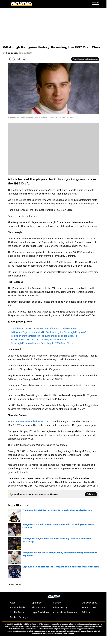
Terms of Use (89, 607)
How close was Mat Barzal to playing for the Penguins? (39, 339)
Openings (36, 602)
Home (11, 584)
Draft (18, 584)
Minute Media (16, 624)
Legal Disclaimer (40, 612)
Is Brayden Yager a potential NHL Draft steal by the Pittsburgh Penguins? (48, 332)
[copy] (24, 59)
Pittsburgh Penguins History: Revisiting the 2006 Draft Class (42, 343)
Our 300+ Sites (89, 602)
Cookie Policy (17, 612)
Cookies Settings (19, 617)
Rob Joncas (12, 53)
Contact (57, 602)
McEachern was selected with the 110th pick (31, 421)
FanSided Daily (17, 607)
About (13, 602)
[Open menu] (6, 3)
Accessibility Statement (65, 612)
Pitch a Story (38, 607)
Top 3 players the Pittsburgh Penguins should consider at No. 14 (44, 335)
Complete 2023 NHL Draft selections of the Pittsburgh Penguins (44, 328)
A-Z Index (87, 612)
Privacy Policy (60, 607)
